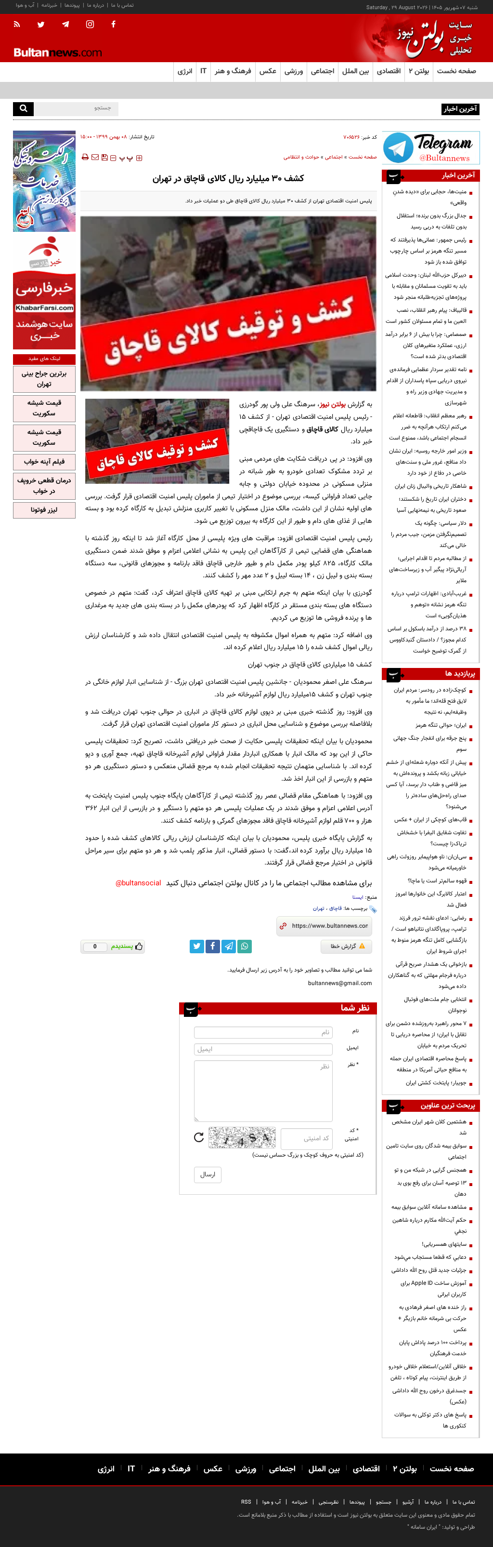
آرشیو (408, 1502)
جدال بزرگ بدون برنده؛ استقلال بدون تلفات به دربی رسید (432, 221)
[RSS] (20, 25)
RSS (246, 1502)
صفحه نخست (456, 71)
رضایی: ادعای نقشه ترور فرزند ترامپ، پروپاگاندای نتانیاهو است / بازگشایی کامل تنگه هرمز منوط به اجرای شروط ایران (429, 935)
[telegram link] (228, 946)
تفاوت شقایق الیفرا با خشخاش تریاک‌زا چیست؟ (432, 838)
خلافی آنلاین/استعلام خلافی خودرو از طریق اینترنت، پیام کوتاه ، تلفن (428, 1372)
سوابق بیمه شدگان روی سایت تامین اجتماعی (426, 1151)
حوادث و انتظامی (301, 157)
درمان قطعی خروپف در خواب (44, 486)
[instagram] (90, 25)
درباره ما (95, 5)
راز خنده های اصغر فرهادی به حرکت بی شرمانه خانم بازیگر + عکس (432, 1318)
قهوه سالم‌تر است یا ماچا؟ (437, 881)
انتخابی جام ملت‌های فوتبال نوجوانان (435, 1005)
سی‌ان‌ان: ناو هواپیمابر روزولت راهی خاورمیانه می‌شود (427, 862)
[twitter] (41, 25)
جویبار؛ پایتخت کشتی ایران (436, 1083)
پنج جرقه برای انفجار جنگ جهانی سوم (430, 744)
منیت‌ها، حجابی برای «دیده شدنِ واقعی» (430, 197)
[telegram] (65, 24)
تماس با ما (122, 5)
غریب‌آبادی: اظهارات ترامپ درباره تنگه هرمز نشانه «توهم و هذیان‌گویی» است (429, 604)
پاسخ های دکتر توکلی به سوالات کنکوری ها (430, 1420)
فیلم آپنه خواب (44, 462)
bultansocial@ (138, 883)
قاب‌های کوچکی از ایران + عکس (430, 819)
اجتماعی (334, 157)
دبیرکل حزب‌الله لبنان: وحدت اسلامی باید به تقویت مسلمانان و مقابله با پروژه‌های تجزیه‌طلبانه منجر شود (426, 286)
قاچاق (335, 909)
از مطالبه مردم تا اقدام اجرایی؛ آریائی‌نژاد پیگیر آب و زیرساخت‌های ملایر (428, 569)
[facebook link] (213, 946)
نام (355, 1031)
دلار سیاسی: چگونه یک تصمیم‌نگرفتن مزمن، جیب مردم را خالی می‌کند (429, 534)
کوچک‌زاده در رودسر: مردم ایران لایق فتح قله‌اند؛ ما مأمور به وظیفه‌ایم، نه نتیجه (430, 701)
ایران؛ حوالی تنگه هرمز (441, 725)
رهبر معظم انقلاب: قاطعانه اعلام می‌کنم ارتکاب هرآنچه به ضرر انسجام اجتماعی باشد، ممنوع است (428, 427)
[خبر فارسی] (44, 291)
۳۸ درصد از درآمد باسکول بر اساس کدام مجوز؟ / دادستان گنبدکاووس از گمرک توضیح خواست (427, 640)
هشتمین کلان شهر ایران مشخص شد (429, 1127)
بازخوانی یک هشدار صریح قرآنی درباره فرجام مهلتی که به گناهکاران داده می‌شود (427, 975)
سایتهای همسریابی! (444, 1244)
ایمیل (353, 1048)
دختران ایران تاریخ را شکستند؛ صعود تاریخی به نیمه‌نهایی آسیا (432, 505)
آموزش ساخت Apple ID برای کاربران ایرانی (434, 1289)
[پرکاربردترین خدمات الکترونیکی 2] (44, 181)
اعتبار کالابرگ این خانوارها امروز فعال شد (431, 899)
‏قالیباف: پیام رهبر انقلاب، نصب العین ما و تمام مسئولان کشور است (426, 316)
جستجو (383, 1502)
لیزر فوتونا (44, 510)
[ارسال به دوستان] (95, 157)
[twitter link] (197, 946)
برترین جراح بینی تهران (44, 379)
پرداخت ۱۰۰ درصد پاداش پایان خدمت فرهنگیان (433, 1348)
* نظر (353, 1065)
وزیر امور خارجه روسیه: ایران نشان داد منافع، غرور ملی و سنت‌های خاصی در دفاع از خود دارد (428, 462)
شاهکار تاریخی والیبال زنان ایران (431, 486)
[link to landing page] (432, 38)
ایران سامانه (424, 1527)
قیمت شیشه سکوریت (44, 408)
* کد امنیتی (352, 1135)
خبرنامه (49, 5)
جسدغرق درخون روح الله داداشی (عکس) (429, 1396)
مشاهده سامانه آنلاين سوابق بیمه (429, 1207)
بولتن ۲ (419, 71)
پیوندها (72, 5)
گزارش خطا (343, 946)
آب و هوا (25, 5)
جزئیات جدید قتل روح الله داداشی (429, 1270)
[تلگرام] (431, 148)
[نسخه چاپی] (84, 157)
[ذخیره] (104, 157)
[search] (23, 109)
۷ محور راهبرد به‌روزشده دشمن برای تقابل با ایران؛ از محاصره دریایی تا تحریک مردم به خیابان (426, 1034)
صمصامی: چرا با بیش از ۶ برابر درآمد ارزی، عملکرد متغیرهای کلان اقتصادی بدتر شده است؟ (426, 345)
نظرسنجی (328, 1502)
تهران (318, 909)
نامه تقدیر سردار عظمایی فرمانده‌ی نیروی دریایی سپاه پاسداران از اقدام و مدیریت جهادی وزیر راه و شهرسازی (427, 386)
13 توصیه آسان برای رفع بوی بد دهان (432, 1189)
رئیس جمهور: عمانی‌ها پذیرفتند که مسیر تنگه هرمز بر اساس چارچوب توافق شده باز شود (428, 251)
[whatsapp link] (244, 946)
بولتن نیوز (333, 404)
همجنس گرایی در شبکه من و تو (430, 1170)
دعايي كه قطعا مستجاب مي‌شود (430, 1257)
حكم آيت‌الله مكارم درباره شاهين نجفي (429, 1226)
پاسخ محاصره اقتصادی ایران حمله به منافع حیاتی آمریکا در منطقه (428, 1064)
